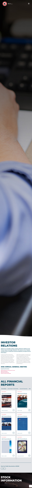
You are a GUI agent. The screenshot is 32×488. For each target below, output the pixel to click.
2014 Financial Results (22, 439)
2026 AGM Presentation (5, 372)
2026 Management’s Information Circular (8, 370)
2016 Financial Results (22, 416)
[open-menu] (29, 3)
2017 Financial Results (6, 416)
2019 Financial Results (6, 393)
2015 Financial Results (6, 439)
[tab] (4, 388)
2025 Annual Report (4, 371)
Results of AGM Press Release (6, 373)
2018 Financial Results (22, 393)
